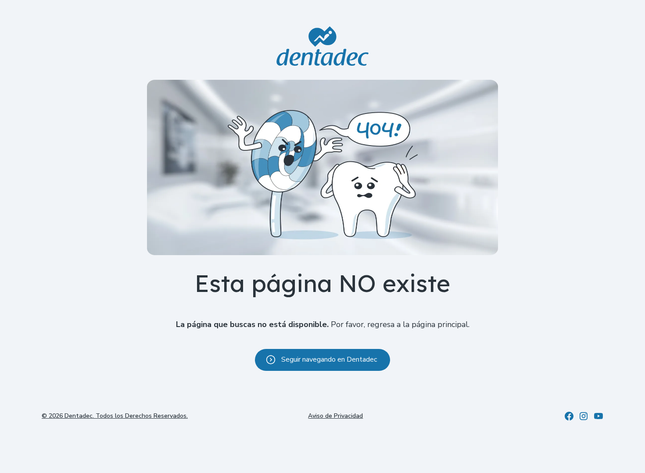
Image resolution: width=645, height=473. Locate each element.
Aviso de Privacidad (335, 416)
